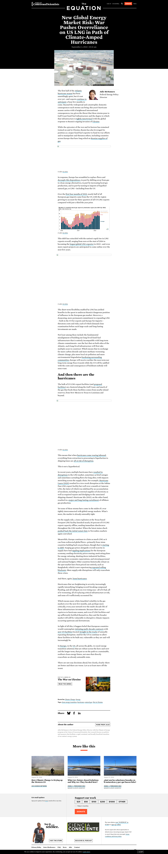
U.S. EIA (65, 172)
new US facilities (65, 632)
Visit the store (56, 840)
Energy (78, 699)
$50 (86, 802)
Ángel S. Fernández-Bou (76, 786)
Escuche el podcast (83, 840)
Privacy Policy (36, 847)
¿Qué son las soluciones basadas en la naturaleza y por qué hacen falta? (120, 781)
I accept (140, 852)
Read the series (65, 684)
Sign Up (109, 3)
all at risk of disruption (83, 461)
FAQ (59, 847)
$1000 (112, 802)
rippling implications (81, 551)
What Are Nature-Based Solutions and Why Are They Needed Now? (83, 781)
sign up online (116, 824)
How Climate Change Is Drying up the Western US (47, 781)
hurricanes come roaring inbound (91, 455)
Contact (77, 847)
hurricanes (80, 702)
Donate (128, 3)
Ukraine (95, 122)
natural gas (88, 702)
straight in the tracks (88, 632)
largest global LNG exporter (82, 244)
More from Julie (103, 725)
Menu (134, 3)
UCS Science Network (39, 786)
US (74, 646)
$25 (78, 802)
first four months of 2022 (76, 194)
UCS (46, 800)
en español (115, 3)
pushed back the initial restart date (73, 531)
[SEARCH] (122, 3)
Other (122, 802)
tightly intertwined (84, 119)
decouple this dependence (69, 180)
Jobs (70, 847)
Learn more (86, 852)
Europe (63, 646)
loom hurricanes (80, 579)
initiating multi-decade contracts (89, 629)
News (65, 847)
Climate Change (70, 699)
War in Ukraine (98, 702)
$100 (94, 802)
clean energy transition (69, 702)
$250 (102, 802)
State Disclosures (49, 847)
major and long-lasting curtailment (84, 500)
